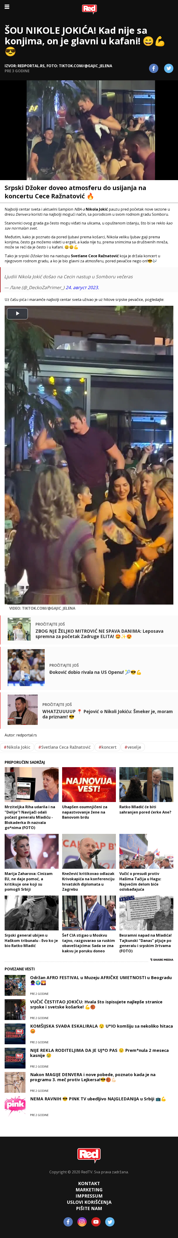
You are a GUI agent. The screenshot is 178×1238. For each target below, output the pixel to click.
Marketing (89, 1190)
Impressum (89, 1196)
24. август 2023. (82, 287)
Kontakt (89, 1183)
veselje (132, 747)
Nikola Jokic (17, 747)
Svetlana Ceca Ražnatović (64, 747)
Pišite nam (89, 1208)
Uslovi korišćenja (89, 1202)
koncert (108, 747)
